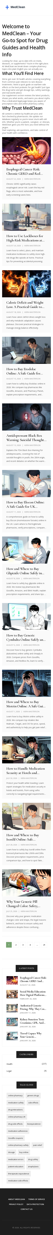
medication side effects (18, 1180)
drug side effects (15, 1124)
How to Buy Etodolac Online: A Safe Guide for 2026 (23, 371)
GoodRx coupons (15, 1138)
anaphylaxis (33, 1166)
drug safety (33, 1159)
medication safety (16, 1102)
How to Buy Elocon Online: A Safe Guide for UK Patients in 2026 (25, 504)
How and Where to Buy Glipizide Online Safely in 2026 (24, 571)
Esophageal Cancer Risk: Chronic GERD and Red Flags (23, 171)
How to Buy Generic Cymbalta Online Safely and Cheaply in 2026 (25, 637)
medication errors (15, 1159)
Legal (9, 1071)
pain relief (37, 1145)
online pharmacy (15, 1095)
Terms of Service (36, 1199)
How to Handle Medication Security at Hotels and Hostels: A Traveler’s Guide (25, 770)
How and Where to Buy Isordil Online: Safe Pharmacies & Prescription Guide (24, 837)
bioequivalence (34, 1124)
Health (9, 1064)
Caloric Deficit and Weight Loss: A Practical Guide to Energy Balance (24, 304)
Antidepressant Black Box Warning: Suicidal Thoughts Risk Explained (25, 437)
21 (44, 945)
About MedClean (16, 1199)
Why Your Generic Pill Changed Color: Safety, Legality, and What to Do (23, 903)
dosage (11, 1152)
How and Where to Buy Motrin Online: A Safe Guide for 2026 (26, 704)
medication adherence (18, 1131)
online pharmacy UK (16, 1116)
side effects (33, 1102)
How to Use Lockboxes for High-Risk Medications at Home (24, 238)
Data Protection (35, 1204)
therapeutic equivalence (18, 1173)
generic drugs (33, 1095)
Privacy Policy (16, 1204)
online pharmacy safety (18, 1145)
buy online (23, 1152)
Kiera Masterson (32, 179)
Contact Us (27, 1209)
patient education (15, 1166)
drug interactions (15, 1109)
